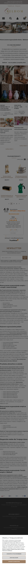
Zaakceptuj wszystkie (14, 561)
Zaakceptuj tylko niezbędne (14, 553)
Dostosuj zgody (14, 557)
